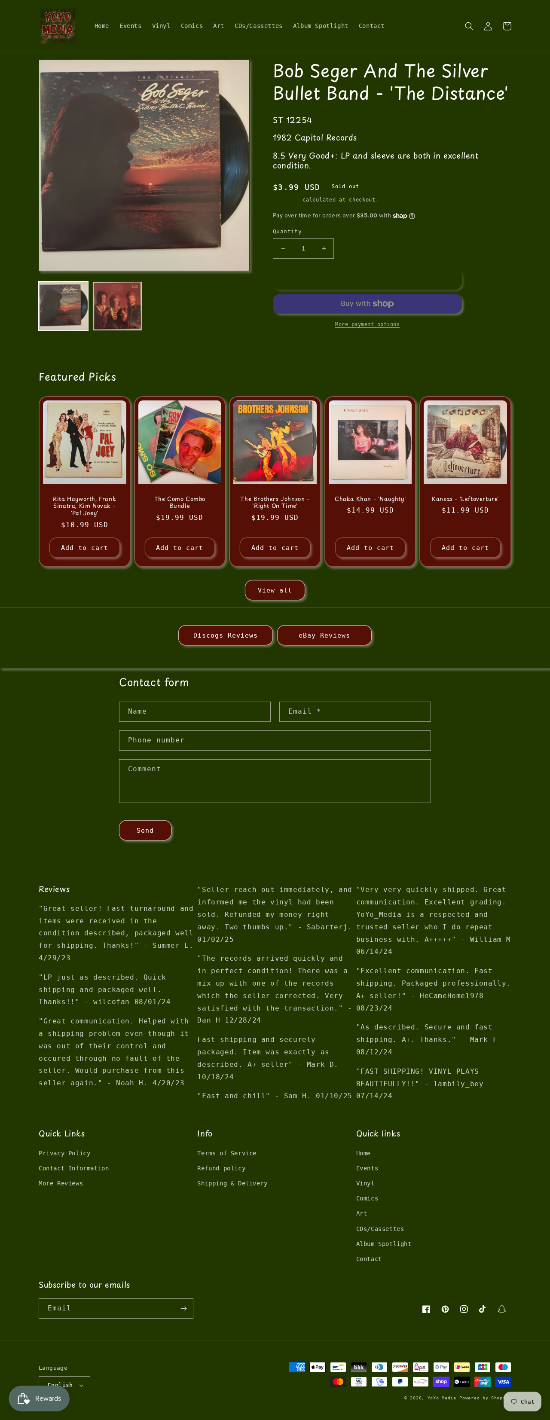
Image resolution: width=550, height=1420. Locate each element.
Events (367, 1168)
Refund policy (221, 1168)
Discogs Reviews (225, 635)
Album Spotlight (384, 1243)
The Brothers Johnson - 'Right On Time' (274, 502)
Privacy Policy (64, 1153)
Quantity (287, 231)
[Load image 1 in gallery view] (63, 306)
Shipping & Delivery (232, 1183)
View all (275, 590)
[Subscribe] (183, 1308)
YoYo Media (442, 1398)
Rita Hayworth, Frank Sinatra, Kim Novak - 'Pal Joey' (84, 506)
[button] (469, 26)
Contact (369, 1258)
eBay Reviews (324, 635)
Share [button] (292, 344)
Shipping (286, 200)
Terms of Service (227, 1153)
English (60, 1385)
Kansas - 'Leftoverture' (465, 499)
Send (145, 830)
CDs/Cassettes (380, 1228)
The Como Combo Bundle (179, 502)
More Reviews (61, 1183)
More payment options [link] (367, 324)
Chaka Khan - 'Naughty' (370, 499)
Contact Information (74, 1168)
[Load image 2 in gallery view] (117, 306)
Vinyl (365, 1183)
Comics (367, 1198)
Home (363, 1153)
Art (361, 1213)
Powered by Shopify (485, 1398)
